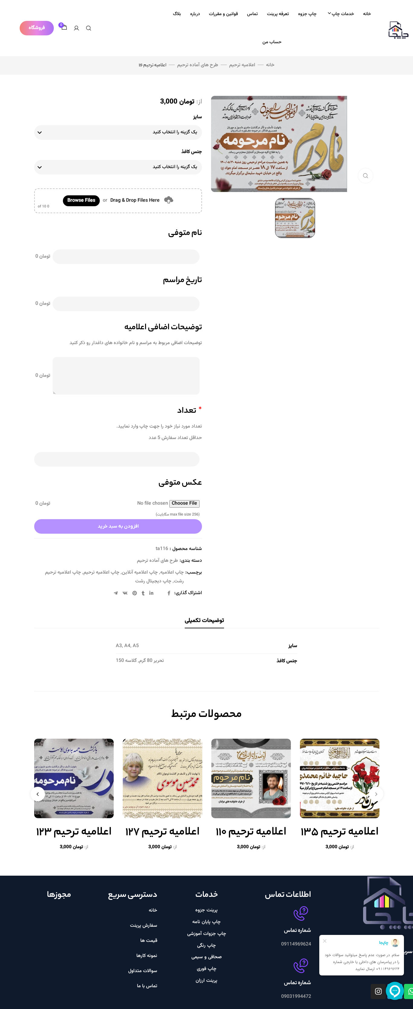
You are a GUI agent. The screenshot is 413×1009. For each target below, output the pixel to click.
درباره (195, 14)
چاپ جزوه (307, 14)
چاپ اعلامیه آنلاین (140, 572)
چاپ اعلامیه (172, 572)
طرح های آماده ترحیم (197, 65)
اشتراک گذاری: (188, 593)
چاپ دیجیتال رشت (153, 581)
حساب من (271, 42)
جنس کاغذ (191, 152)
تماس (252, 14)
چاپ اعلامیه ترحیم (101, 572)
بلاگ (177, 14)
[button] (37, 28)
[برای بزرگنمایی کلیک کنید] (365, 175)
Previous (376, 794)
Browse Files (81, 200)
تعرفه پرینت (278, 14)
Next (38, 794)
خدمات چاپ (343, 14)
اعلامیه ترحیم (242, 65)
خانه (367, 14)
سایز (197, 117)
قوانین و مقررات (223, 14)
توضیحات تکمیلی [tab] (204, 620)
